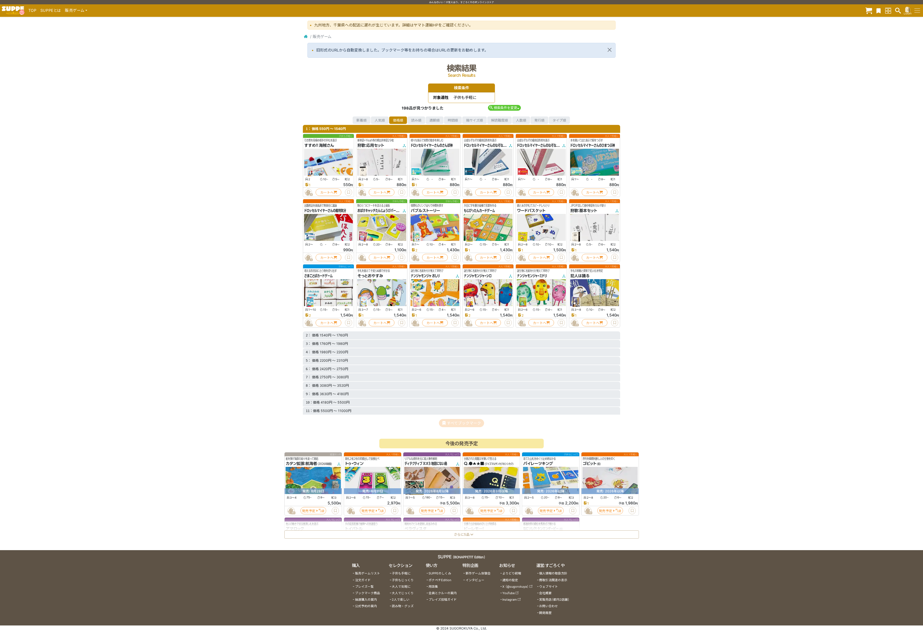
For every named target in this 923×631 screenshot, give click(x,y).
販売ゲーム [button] (74, 10)
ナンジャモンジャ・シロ (478, 276)
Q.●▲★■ (474, 464)
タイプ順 (559, 120)
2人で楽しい (400, 599)
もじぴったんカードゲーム (479, 210)
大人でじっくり (403, 593)
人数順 (521, 120)
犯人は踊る (579, 276)
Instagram (509, 599)
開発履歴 (545, 613)
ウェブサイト (548, 586)
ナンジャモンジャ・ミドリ (532, 276)
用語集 (433, 586)
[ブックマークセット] (878, 10)
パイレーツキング (538, 464)
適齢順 (435, 120)
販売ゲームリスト (367, 573)
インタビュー (475, 580)
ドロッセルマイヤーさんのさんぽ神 (432, 145)
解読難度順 (499, 120)
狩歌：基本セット (583, 210)
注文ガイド (363, 580)
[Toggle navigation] (917, 10)
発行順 (539, 120)
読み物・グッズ (403, 606)
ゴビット (589, 464)
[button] (504, 107)
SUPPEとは (50, 10)
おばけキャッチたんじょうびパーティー (380, 210)
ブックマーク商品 (367, 593)
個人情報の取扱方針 (553, 573)
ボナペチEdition (440, 580)
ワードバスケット (531, 210)
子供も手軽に (401, 573)
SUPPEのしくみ (440, 573)
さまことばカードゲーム (318, 276)
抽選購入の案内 (366, 599)
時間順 (453, 120)
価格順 (398, 120)
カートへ (327, 192)
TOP (32, 10)
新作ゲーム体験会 (478, 573)
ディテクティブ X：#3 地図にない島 (426, 464)
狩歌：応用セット (370, 145)
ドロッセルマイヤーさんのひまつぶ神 (592, 145)
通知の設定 (510, 580)
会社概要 (545, 593)
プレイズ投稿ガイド (443, 599)
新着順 (361, 120)
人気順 (380, 120)
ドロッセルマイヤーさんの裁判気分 (325, 210)
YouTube (508, 593)
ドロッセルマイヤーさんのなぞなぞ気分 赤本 (543, 145)
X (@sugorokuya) (515, 586)
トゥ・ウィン (354, 464)
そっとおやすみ (370, 276)
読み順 (416, 120)
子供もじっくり (403, 580)
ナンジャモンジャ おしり (425, 276)
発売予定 (308, 511)
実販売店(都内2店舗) (554, 599)
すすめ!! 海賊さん (319, 145)
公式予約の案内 (366, 606)
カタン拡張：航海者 (301, 464)
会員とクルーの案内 (443, 593)
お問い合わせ (548, 606)
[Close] (609, 50)
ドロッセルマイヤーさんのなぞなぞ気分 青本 (490, 145)
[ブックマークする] (348, 192)
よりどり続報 (511, 573)
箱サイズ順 (474, 120)
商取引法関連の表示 (553, 580)
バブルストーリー (425, 210)
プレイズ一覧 (364, 586)
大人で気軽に (401, 586)
